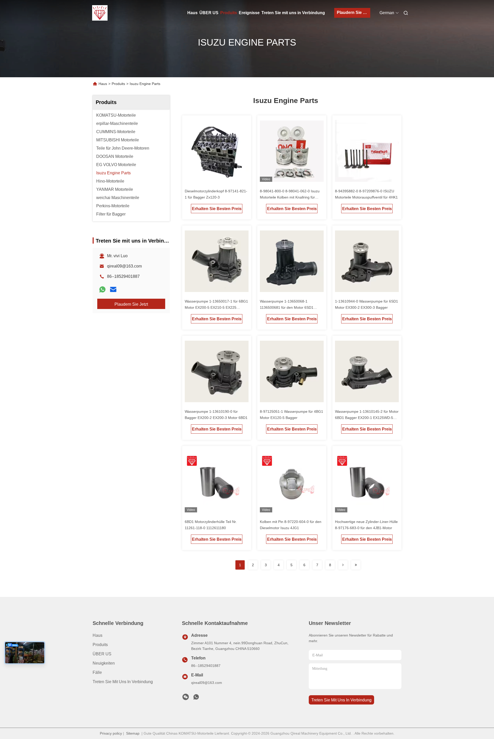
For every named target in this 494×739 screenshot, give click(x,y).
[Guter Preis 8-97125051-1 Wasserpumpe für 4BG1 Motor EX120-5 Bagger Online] (292, 372)
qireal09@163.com (124, 266)
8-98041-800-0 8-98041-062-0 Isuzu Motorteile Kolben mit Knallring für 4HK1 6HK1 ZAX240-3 (290, 197)
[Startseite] (99, 13)
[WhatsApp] (102, 289)
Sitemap (132, 733)
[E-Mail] (113, 289)
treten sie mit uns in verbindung (341, 700)
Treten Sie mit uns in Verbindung (293, 13)
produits (100, 644)
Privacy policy (111, 733)
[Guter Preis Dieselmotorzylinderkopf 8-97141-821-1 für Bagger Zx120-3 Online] (217, 152)
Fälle (97, 672)
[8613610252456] (196, 698)
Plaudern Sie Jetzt (353, 12)
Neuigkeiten (104, 663)
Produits (228, 13)
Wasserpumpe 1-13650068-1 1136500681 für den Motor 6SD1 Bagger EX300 (286, 307)
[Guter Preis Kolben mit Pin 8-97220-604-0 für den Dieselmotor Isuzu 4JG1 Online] (292, 483)
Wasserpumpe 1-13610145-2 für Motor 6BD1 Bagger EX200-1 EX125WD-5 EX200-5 (367, 417)
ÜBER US (208, 13)
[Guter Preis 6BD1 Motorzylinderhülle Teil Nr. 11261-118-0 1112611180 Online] (217, 483)
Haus (192, 13)
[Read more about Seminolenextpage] (343, 565)
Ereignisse (249, 13)
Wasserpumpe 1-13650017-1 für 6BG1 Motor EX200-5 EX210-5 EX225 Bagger (216, 307)
